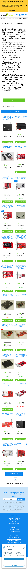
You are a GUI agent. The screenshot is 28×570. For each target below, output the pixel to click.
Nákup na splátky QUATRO (14, 542)
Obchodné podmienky (14, 537)
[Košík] (22, 14)
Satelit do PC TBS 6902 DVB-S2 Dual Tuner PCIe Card (20, 325)
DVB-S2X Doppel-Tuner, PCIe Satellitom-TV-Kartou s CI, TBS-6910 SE (7, 177)
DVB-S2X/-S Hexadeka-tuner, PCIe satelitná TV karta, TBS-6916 (21, 177)
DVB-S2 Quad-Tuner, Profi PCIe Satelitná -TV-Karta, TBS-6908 (7, 266)
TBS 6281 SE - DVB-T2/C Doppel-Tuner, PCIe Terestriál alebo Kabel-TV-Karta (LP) (20, 236)
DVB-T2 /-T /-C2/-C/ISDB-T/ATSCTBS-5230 (20, 414)
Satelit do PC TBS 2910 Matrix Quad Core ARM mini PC (20, 296)
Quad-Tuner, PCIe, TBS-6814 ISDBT (21, 147)
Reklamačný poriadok (14, 540)
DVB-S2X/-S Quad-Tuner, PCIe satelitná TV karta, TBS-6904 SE (21, 355)
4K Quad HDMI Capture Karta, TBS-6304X (21, 117)
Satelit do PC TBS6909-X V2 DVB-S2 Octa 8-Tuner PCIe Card (20, 385)
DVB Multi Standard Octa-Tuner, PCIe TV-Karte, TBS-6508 (7, 444)
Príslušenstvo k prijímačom (13, 18)
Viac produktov (14, 473)
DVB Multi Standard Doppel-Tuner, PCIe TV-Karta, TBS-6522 (7, 385)
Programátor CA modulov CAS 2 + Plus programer (20, 206)
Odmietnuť (14, 565)
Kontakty (14, 544)
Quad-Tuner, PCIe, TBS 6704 (7, 414)
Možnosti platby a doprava (14, 539)
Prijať (14, 559)
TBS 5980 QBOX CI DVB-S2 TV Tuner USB (7, 295)
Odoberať (21, 499)
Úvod (3, 18)
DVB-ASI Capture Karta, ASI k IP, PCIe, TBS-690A (20, 444)
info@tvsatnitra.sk (15, 531)
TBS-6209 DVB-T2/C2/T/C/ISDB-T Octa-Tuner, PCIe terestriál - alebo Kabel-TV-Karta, (7, 236)
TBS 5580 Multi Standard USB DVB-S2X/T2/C (7, 355)
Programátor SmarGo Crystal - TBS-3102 (7, 147)
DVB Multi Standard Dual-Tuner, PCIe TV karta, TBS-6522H (7, 206)
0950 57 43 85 (15, 529)
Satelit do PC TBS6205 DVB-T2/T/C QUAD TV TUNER (7, 325)
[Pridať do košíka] (7, 142)
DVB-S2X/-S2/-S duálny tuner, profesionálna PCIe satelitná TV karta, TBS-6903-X (21, 266)
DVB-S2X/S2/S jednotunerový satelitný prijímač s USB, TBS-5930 (7, 117)
